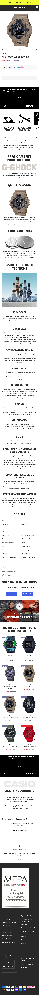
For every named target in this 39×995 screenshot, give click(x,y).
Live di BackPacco (7, 932)
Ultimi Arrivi (5, 916)
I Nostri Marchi (6, 926)
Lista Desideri (6, 919)
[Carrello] (36, 7)
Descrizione (6, 137)
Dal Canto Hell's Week (8, 942)
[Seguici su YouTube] (4, 966)
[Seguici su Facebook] (4, 962)
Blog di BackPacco (7, 935)
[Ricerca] (6, 7)
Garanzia (8, 575)
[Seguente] (36, 49)
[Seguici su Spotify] (12, 966)
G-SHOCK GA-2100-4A (29, 747)
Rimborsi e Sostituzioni (28, 928)
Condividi (5, 83)
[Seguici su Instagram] (12, 962)
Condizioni (24, 943)
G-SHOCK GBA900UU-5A (10, 718)
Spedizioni (24, 936)
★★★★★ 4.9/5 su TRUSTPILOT (26, 920)
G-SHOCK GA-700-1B (29, 718)
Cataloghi (24, 924)
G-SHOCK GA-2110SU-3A (10, 747)
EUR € (5, 974)
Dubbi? (7, 567)
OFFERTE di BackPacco (9, 922)
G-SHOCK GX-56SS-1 (10, 658)
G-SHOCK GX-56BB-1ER (29, 658)
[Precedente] (3, 49)
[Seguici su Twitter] (8, 962)
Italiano (12, 974)
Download (12, 593)
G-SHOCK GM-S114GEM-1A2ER (10, 688)
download (27, 593)
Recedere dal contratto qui (28, 932)
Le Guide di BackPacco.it (9, 929)
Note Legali (24, 946)
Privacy (23, 940)
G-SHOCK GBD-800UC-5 (29, 687)
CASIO (4, 53)
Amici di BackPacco (8, 939)
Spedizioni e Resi (11, 571)
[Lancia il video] (19, 606)
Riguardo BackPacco (27, 916)
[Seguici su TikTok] (8, 966)
